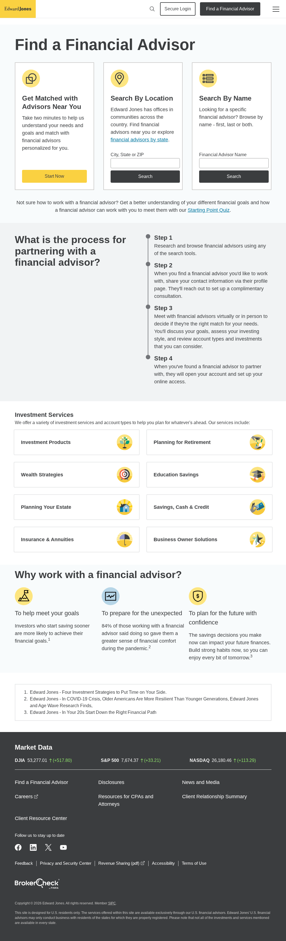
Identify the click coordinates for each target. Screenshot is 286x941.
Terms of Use (194, 863)
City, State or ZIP (127, 154)
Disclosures (111, 782)
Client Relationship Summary (214, 796)
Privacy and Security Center (65, 863)
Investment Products (46, 442)
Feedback (24, 863)
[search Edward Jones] (152, 9)
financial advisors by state (139, 139)
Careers (26, 796)
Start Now (54, 176)
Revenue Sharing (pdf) (121, 863)
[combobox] (145, 163)
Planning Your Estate (46, 507)
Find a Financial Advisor (230, 8)
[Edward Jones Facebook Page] (18, 847)
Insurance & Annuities (47, 539)
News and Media (201, 782)
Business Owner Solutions (185, 539)
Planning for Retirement (182, 442)
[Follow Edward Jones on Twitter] (48, 847)
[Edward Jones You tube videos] (63, 847)
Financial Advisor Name (223, 154)
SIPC (112, 903)
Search (145, 176)
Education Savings (176, 474)
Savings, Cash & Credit (181, 507)
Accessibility (163, 863)
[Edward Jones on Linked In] (33, 847)
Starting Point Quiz (209, 210)
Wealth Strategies (42, 474)
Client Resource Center (41, 818)
